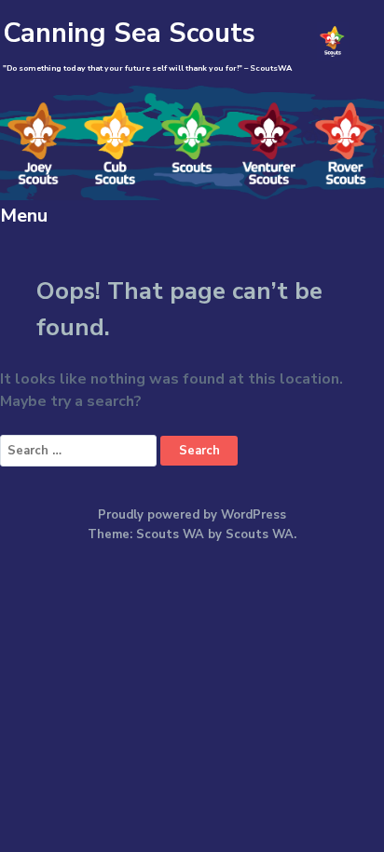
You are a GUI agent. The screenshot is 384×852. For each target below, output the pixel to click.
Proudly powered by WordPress (192, 515)
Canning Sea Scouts (129, 33)
